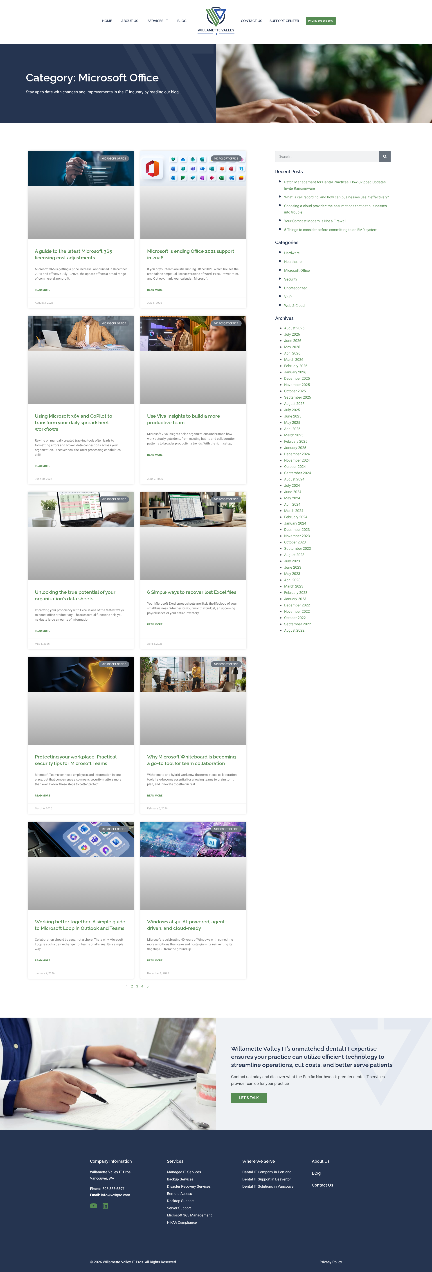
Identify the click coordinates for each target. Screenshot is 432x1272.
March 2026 (293, 359)
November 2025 (297, 385)
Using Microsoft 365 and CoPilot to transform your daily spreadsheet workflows (73, 422)
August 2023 (294, 555)
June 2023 (292, 567)
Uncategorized (295, 288)
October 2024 (295, 466)
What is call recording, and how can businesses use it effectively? (336, 197)
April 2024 (292, 504)
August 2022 (294, 630)
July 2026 (292, 334)
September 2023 (297, 548)
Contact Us (251, 21)
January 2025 (295, 448)
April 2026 (292, 353)
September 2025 (297, 397)
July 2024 (292, 485)
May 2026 (292, 347)
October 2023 (295, 542)
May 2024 (292, 498)
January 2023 (295, 599)
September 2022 (297, 624)
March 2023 (293, 586)
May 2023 (292, 574)
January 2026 (295, 372)
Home (107, 21)
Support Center (284, 21)
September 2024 (297, 473)
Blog (182, 21)
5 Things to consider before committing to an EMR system (330, 230)
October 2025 (295, 391)
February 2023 (295, 592)
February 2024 (295, 517)
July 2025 (292, 410)
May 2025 (292, 422)
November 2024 (297, 460)
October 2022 (295, 618)
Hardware (292, 253)
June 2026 (292, 340)
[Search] (385, 156)
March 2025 (293, 435)
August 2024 (294, 479)
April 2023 (292, 580)
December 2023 (297, 529)
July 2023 (292, 561)
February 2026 (295, 366)
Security (290, 279)
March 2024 (293, 511)
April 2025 (292, 429)
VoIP (288, 297)
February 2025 (295, 441)
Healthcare (293, 262)
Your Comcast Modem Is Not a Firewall (315, 221)
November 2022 (297, 611)
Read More (42, 290)
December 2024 (297, 454)
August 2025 (294, 403)
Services (155, 21)
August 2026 (294, 328)
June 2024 (292, 492)
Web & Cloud (294, 305)
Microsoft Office (297, 270)
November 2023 (297, 536)
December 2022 (297, 605)
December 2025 (297, 378)
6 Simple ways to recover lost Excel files (191, 592)
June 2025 (292, 416)
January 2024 (295, 523)
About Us (129, 21)
